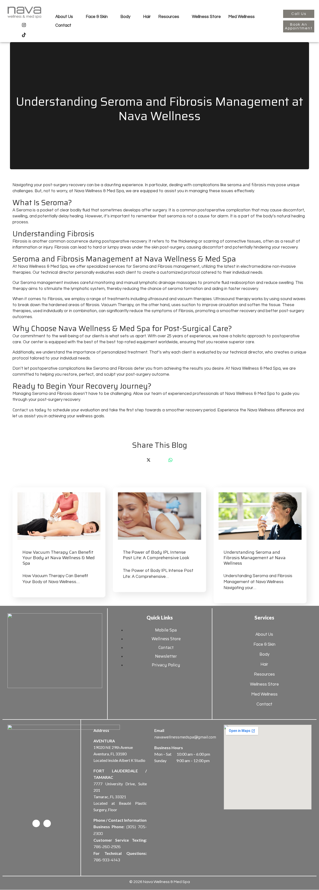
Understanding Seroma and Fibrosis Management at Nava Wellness (255, 557)
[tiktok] (24, 34)
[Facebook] (13, 24)
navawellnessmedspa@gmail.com (185, 737)
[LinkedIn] (159, 459)
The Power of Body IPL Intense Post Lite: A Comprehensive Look (156, 555)
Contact (63, 25)
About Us (64, 16)
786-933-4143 (106, 860)
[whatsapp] (170, 459)
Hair (147, 16)
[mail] (181, 459)
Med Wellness (241, 16)
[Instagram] (24, 24)
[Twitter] (148, 459)
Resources (168, 16)
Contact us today (29, 410)
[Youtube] (35, 24)
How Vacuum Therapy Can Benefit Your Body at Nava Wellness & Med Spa (58, 557)
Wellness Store (206, 16)
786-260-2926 (107, 847)
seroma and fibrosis (246, 184)
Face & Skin (97, 16)
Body (125, 16)
